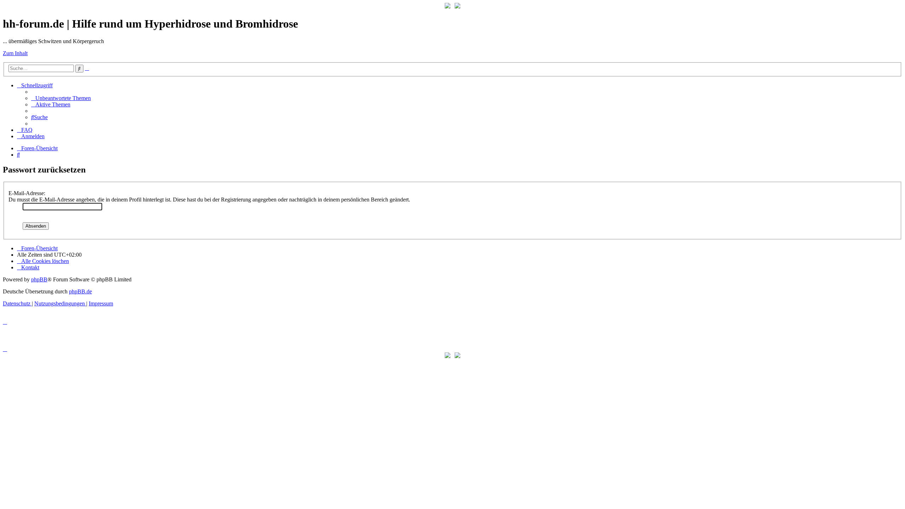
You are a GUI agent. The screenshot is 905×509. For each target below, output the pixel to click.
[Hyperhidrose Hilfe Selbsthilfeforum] (447, 7)
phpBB (39, 279)
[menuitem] (61, 98)
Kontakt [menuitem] (30, 267)
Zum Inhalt (15, 53)
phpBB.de (80, 291)
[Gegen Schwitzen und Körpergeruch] (457, 7)
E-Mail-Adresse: (26, 193)
